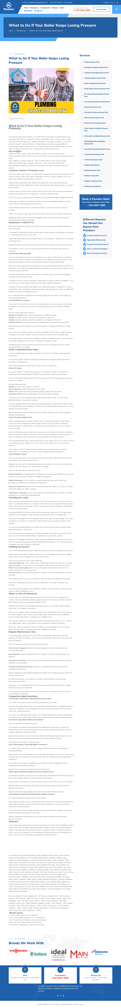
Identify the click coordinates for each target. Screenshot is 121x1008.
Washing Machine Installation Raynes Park (94, 142)
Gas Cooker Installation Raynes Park (97, 149)
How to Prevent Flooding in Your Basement (23, 915)
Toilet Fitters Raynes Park (93, 160)
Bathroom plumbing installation (39, 870)
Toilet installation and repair (45, 865)
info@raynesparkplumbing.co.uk (38, 2)
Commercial (45, 8)
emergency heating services (58, 359)
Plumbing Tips (21, 31)
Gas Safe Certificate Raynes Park (96, 112)
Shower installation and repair (23, 867)
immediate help (61, 515)
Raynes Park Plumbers (51, 1004)
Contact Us (38, 11)
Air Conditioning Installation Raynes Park (96, 95)
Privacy (76, 1004)
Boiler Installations (42, 855)
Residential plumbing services (40, 882)
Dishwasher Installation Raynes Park (97, 136)
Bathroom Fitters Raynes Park (94, 123)
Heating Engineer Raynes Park (95, 78)
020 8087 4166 (83, 10)
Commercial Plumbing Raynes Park (96, 73)
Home (26, 8)
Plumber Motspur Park (92, 170)
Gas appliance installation (59, 870)
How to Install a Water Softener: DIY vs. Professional (26, 917)
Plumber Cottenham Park (93, 181)
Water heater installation (56, 860)
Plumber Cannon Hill (91, 176)
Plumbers (47, 249)
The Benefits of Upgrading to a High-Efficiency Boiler (26, 925)
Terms (81, 1004)
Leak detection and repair (26, 862)
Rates (62, 8)
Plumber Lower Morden (92, 186)
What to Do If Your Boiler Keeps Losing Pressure (35, 127)
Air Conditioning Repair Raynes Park (97, 102)
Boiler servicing (64, 855)
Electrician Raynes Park (92, 107)
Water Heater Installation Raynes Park (96, 129)
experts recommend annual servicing (46, 185)
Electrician (28, 11)
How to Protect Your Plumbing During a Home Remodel (28, 920)
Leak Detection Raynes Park (94, 154)
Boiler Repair (53, 855)
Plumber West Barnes (92, 165)
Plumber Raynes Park (91, 62)
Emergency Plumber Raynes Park (96, 67)
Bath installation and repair (43, 867)
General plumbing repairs (26, 855)
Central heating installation (17, 858)
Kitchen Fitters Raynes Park (94, 118)
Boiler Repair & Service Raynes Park (97, 89)
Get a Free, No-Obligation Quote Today (96, 202)
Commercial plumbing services (19, 882)
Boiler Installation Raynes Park (95, 83)
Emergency (34, 8)
